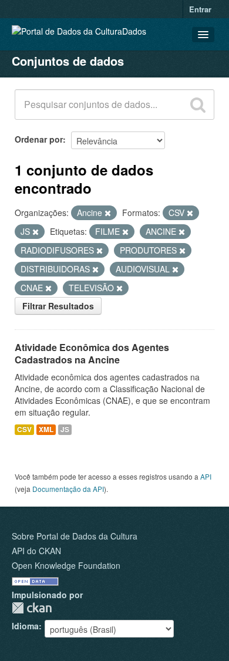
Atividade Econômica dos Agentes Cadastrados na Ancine (92, 353)
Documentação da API (68, 489)
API (205, 476)
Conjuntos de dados (68, 60)
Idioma (25, 626)
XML (46, 429)
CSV (24, 429)
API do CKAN (36, 551)
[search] (198, 104)
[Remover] (108, 213)
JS (64, 429)
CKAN (32, 608)
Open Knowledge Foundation (66, 565)
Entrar (200, 9)
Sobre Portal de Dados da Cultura (74, 536)
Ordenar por (39, 139)
